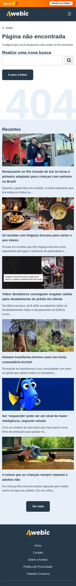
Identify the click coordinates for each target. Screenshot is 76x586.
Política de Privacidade (38, 566)
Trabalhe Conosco (38, 573)
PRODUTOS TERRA (61, 3)
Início (38, 545)
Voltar (9, 27)
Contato (38, 552)
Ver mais (38, 506)
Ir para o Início (17, 74)
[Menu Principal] (69, 14)
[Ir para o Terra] (11, 3)
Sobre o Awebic (38, 559)
